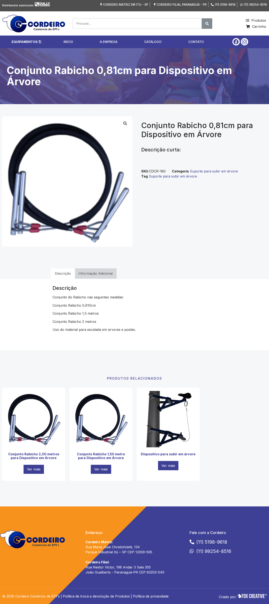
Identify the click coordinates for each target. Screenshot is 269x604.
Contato (196, 42)
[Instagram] (244, 41)
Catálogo (153, 42)
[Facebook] (236, 41)
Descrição (63, 273)
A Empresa (108, 42)
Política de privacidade (151, 596)
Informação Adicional (95, 273)
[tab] (63, 273)
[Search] (207, 23)
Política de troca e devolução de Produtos (96, 596)
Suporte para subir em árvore (214, 171)
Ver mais (34, 469)
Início (68, 42)
